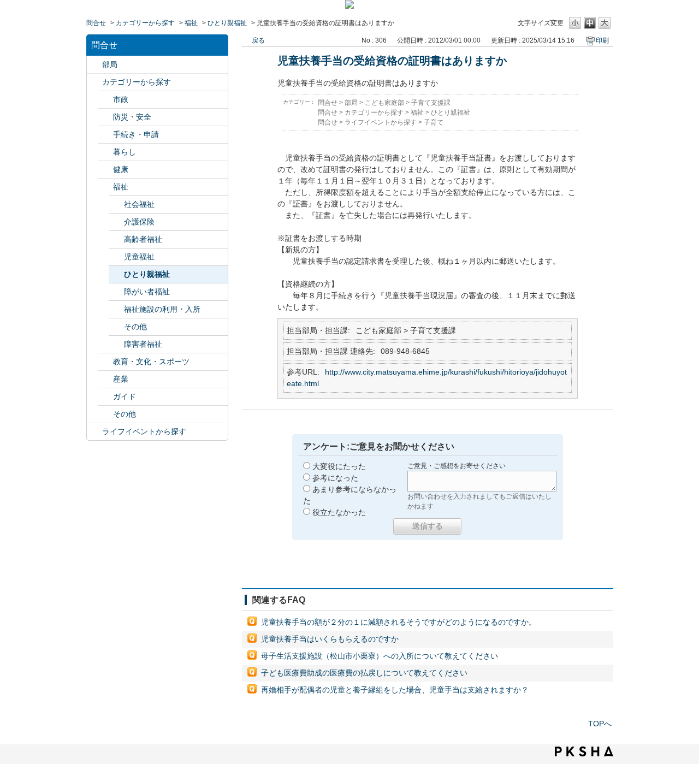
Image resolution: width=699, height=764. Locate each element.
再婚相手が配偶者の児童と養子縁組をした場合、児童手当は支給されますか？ (395, 689)
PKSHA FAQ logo (584, 751)
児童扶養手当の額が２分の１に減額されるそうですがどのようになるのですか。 (398, 622)
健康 (120, 169)
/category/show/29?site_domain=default (105, 414)
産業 (120, 379)
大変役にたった (339, 466)
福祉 (191, 23)
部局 (109, 64)
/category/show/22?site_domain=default (105, 134)
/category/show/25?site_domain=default (105, 187)
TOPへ (600, 723)
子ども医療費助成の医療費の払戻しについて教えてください (364, 672)
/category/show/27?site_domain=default (105, 379)
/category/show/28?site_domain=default (105, 396)
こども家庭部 (384, 102)
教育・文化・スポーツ (151, 361)
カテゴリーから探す (145, 23)
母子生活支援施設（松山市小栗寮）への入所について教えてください (379, 656)
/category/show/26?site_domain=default (105, 362)
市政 (120, 99)
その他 (135, 326)
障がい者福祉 (147, 291)
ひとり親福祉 (227, 23)
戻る (258, 40)
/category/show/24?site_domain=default (105, 169)
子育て (433, 122)
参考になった (335, 477)
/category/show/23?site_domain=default (105, 152)
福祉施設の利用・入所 (162, 309)
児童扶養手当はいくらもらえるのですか (330, 639)
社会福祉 (139, 204)
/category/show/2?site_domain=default (94, 82)
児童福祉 (139, 256)
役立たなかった (339, 512)
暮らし (124, 151)
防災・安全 (132, 116)
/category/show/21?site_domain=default (105, 117)
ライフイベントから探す (144, 431)
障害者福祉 (143, 344)
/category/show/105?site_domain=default (94, 431)
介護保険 (139, 221)
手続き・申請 (136, 134)
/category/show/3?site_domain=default (105, 99)
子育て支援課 (431, 102)
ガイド (124, 396)
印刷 (602, 40)
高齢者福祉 (143, 239)
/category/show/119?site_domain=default (94, 64)
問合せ (96, 23)
